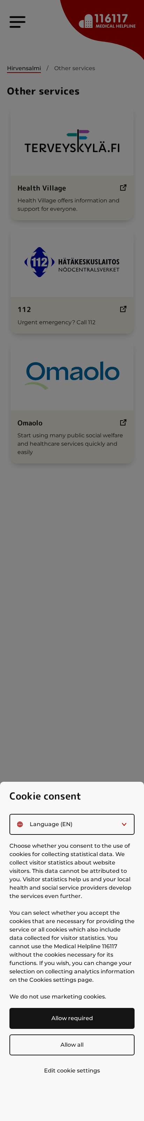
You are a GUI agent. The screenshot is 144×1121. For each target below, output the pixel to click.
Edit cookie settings (72, 1070)
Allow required (72, 1018)
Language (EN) (51, 824)
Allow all (72, 1044)
